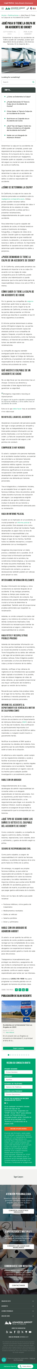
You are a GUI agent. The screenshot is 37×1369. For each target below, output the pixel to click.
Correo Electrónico (13, 1091)
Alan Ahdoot (10, 1032)
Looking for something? (10, 77)
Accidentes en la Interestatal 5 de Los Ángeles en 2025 (17, 1026)
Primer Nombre (11, 1069)
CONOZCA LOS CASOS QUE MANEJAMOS (18, 1246)
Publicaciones (13, 15)
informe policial (23, 522)
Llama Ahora (26, 1366)
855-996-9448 (28, 8)
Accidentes (4, 1306)
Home (3, 15)
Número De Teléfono (13, 1084)
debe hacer (17, 409)
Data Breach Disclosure (24, 3)
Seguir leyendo (18, 1048)
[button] (8, 1055)
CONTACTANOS (18, 1285)
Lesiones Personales (7, 1311)
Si (7, 1103)
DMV (24, 722)
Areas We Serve (5, 1316)
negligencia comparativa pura (12, 199)
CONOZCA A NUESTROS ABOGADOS (18, 1211)
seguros (30, 301)
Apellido (8, 1076)
